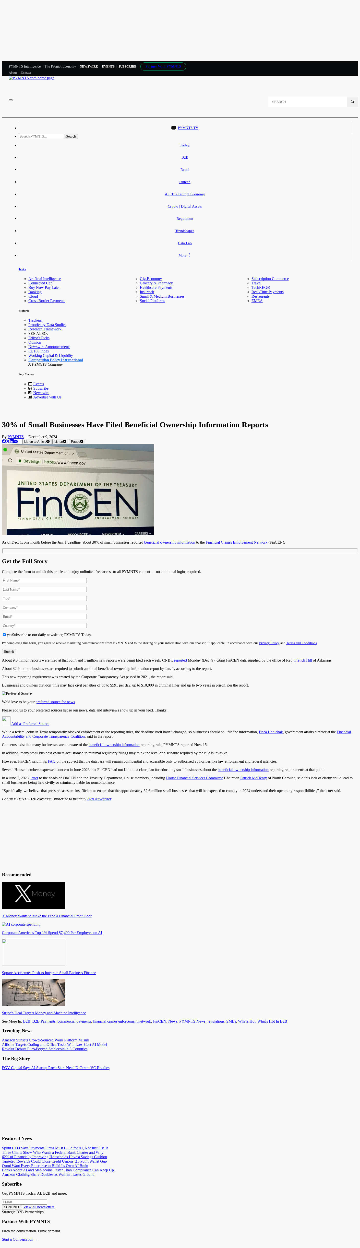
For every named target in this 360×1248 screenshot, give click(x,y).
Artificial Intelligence (44, 279)
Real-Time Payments (268, 292)
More (183, 255)
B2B (184, 157)
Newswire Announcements (49, 347)
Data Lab (185, 243)
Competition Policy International (55, 360)
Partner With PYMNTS (163, 66)
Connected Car (40, 283)
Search (71, 136)
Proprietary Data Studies (47, 325)
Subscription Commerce (270, 279)
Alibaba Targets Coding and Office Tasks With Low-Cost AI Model (54, 1044)
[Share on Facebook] (4, 441)
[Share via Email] (16, 441)
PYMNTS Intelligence (25, 66)
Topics (22, 269)
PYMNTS (16, 437)
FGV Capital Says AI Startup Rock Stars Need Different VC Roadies (55, 1068)
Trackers (35, 320)
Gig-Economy (151, 279)
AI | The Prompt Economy (185, 194)
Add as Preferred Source (30, 724)
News (172, 1021)
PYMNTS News (192, 1021)
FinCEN (159, 1021)
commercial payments (74, 1021)
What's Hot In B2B (272, 1021)
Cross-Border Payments (46, 301)
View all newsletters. (39, 1207)
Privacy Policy (269, 643)
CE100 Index (38, 351)
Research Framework (44, 329)
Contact (26, 72)
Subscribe (40, 388)
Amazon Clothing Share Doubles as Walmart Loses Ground (48, 1174)
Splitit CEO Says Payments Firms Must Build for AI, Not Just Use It (55, 1148)
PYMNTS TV (188, 128)
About (13, 72)
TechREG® (261, 287)
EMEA (257, 301)
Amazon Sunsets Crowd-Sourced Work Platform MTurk (45, 1040)
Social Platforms (152, 301)
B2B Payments (44, 1021)
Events (108, 66)
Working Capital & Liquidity (50, 355)
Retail (184, 170)
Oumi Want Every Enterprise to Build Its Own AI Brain (45, 1166)
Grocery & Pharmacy (156, 283)
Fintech (185, 182)
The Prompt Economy (60, 66)
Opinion (34, 342)
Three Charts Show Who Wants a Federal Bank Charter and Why (52, 1152)
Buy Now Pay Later (44, 287)
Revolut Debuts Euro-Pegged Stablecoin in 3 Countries (44, 1049)
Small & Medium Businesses (162, 296)
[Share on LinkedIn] (12, 441)
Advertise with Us (47, 397)
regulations (215, 1021)
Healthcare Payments (156, 287)
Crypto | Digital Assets (185, 206)
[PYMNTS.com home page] (31, 78)
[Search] (352, 102)
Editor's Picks (38, 338)
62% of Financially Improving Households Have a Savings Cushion (54, 1157)
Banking (35, 292)
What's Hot (246, 1021)
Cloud (33, 296)
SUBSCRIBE (127, 66)
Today (185, 145)
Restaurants (260, 296)
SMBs (231, 1021)
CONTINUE (12, 1207)
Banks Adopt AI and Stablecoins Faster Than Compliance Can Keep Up (58, 1170)
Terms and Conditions (301, 643)
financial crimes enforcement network (122, 1021)
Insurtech (147, 292)
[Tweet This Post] (8, 441)
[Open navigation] (11, 100)
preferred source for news (55, 702)
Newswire (89, 66)
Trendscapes (184, 231)
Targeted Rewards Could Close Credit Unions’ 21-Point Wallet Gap (54, 1161)
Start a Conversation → (20, 1239)
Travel (256, 283)
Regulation (185, 219)
